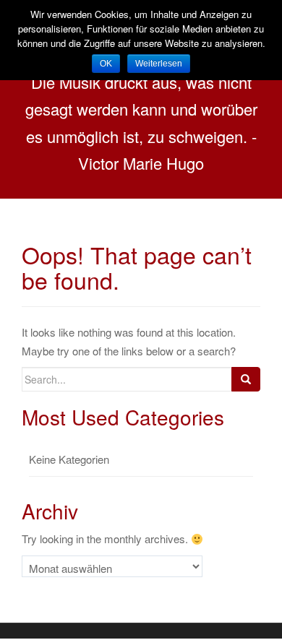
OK (106, 64)
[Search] (245, 379)
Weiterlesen (158, 64)
